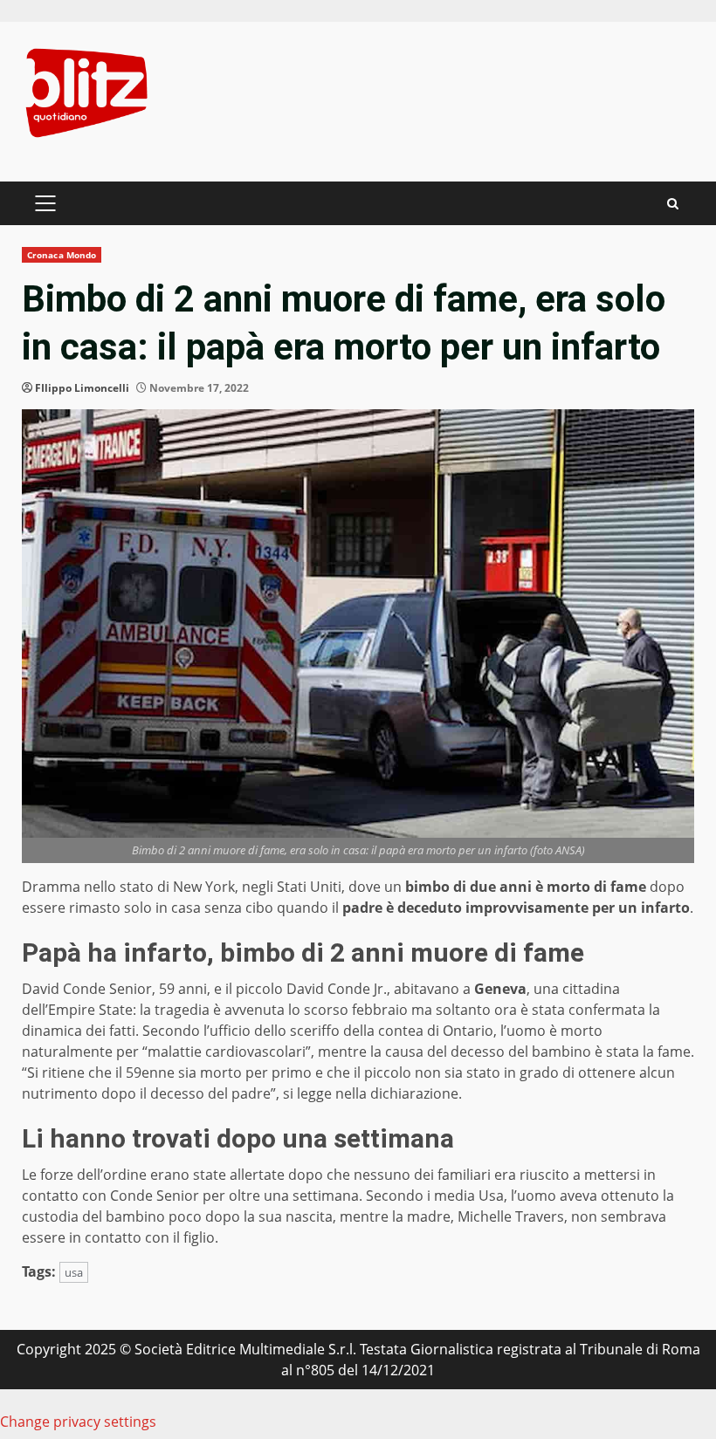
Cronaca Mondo (61, 255)
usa (74, 1272)
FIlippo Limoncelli (82, 387)
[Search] (672, 204)
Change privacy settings (78, 1421)
